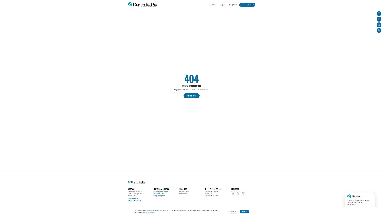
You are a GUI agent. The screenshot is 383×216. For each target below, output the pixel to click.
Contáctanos (183, 193)
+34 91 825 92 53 (133, 198)
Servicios (212, 5)
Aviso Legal (208, 193)
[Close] (374, 193)
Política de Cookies (148, 212)
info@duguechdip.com (135, 200)
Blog (221, 5)
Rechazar (233, 211)
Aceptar (244, 211)
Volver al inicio (191, 95)
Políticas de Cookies (211, 195)
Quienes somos (184, 191)
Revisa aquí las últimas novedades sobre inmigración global (160, 193)
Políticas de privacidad (212, 191)
